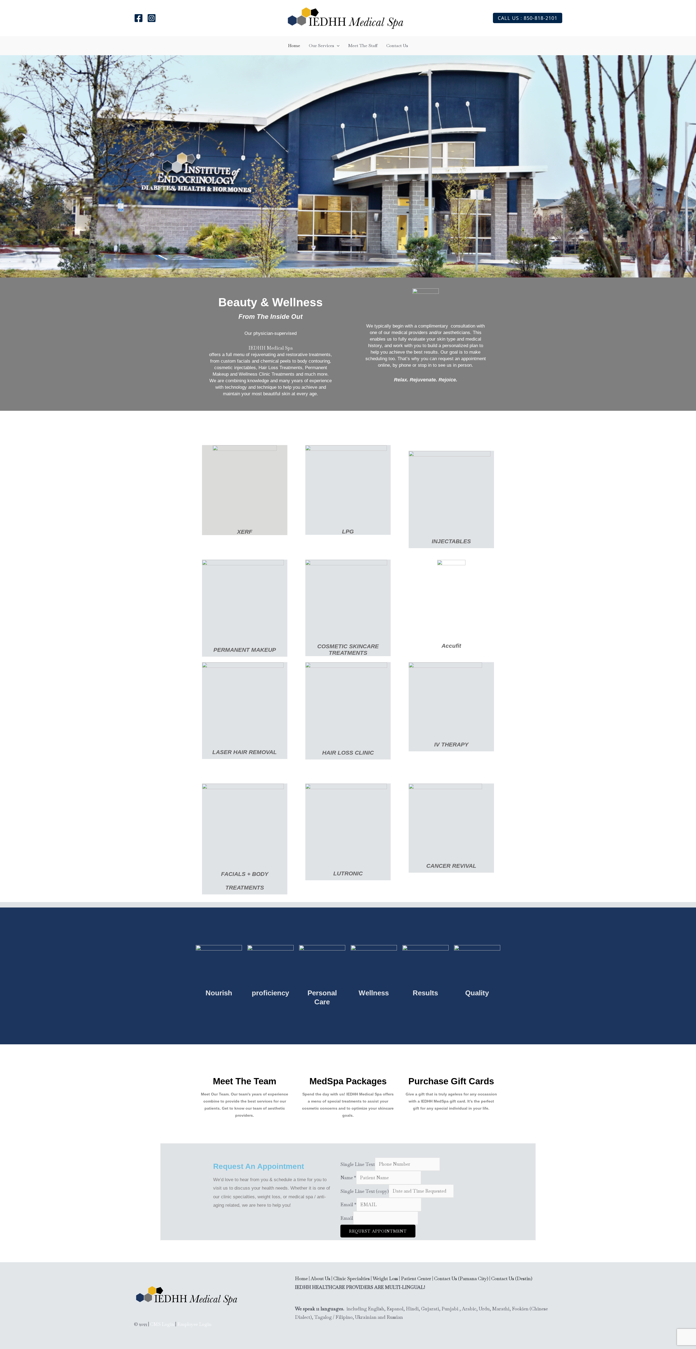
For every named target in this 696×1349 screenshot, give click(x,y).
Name (348, 1178)
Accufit (451, 646)
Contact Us (397, 45)
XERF (244, 532)
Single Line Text (357, 1164)
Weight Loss (385, 1279)
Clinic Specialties (351, 1279)
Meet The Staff (363, 45)
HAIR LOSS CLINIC (348, 752)
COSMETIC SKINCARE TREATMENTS (348, 649)
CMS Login (162, 1324)
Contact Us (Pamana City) (461, 1279)
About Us (320, 1279)
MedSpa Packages (348, 1081)
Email (348, 1205)
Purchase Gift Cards (451, 1081)
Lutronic (348, 873)
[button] (527, 18)
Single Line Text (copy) (364, 1191)
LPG (348, 531)
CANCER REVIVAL (451, 866)
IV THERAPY (451, 744)
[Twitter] (151, 18)
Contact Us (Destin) (511, 1279)
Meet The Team (244, 1081)
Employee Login (194, 1324)
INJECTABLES (451, 541)
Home (294, 45)
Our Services (321, 45)
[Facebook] (138, 18)
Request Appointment (378, 1231)
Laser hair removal (244, 752)
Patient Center (416, 1279)
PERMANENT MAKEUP (244, 650)
